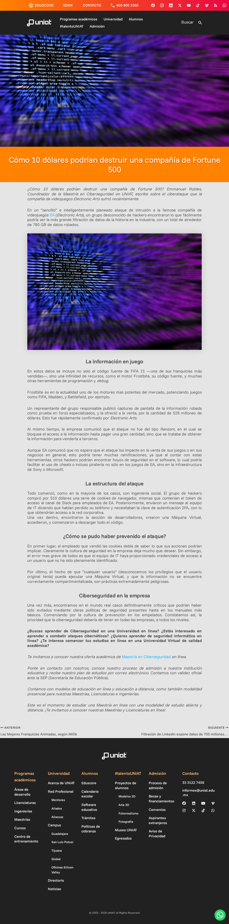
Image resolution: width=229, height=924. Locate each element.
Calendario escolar (90, 794)
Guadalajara (59, 834)
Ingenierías (23, 811)
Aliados (56, 808)
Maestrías (22, 819)
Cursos (20, 828)
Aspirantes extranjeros (158, 820)
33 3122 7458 (193, 782)
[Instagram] (162, 5)
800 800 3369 (127, 5)
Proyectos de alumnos (125, 785)
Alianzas (57, 817)
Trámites (88, 818)
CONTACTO (92, 5)
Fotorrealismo (128, 813)
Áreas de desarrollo (22, 792)
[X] (193, 810)
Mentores (58, 800)
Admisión (97, 26)
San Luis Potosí (62, 842)
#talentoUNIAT (71, 26)
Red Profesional (60, 791)
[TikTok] (197, 5)
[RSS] (215, 5)
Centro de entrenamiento (26, 839)
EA (52, 215)
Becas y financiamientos (161, 798)
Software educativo (89, 807)
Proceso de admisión (158, 785)
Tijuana (56, 851)
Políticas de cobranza (90, 829)
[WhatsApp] (224, 5)
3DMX (68, 5)
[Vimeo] (206, 5)
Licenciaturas (25, 802)
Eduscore (88, 783)
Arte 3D (124, 805)
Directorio (56, 880)
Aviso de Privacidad (157, 833)
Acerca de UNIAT (61, 783)
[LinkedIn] (193, 803)
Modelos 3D (127, 796)
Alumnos (136, 19)
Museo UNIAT (126, 830)
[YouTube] (189, 5)
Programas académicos (78, 19)
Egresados (123, 838)
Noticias (54, 889)
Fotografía (126, 822)
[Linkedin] (171, 5)
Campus (54, 825)
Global (56, 859)
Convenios (157, 809)
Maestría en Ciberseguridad (146, 656)
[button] (200, 23)
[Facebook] (153, 5)
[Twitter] (180, 5)
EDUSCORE (44, 5)
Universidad (113, 19)
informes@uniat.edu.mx (198, 792)
